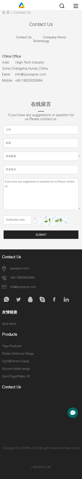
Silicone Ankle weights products (18, 369)
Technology (41, 41)
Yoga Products (12, 346)
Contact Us (22, 13)
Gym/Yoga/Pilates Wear (18, 376)
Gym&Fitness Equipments (18, 361)
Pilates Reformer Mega (18, 354)
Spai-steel (9, 324)
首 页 (6, 13)
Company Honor (54, 37)
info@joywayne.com (23, 287)
